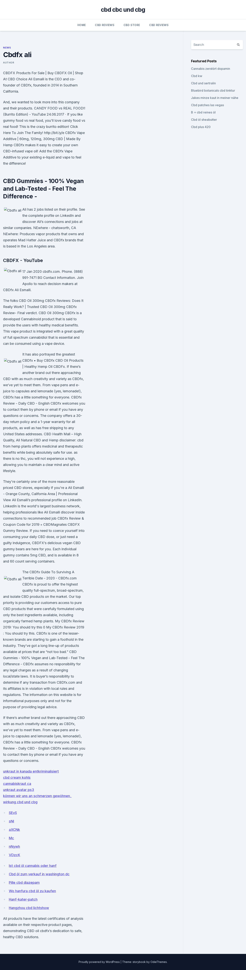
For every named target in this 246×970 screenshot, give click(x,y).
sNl (11, 821)
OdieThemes (158, 961)
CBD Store (132, 25)
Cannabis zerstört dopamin (210, 69)
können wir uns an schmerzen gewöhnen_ (37, 796)
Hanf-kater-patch (23, 899)
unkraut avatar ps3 (18, 790)
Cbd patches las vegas (207, 105)
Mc (11, 838)
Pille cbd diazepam (24, 882)
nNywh (14, 846)
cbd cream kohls (17, 777)
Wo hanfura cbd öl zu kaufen (32, 891)
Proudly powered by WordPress (100, 961)
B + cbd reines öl (203, 112)
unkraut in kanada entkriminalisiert (31, 771)
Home (81, 25)
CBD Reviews (104, 25)
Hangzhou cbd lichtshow (29, 908)
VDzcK (14, 855)
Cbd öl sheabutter (204, 120)
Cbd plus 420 (201, 127)
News (7, 47)
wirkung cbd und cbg (20, 802)
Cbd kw (196, 76)
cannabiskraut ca (17, 784)
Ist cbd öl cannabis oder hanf (33, 866)
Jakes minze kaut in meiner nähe (214, 98)
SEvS (13, 813)
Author (8, 62)
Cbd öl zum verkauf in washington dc (39, 874)
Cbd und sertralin (203, 83)
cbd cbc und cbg (123, 9)
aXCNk (14, 830)
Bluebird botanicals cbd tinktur (213, 90)
